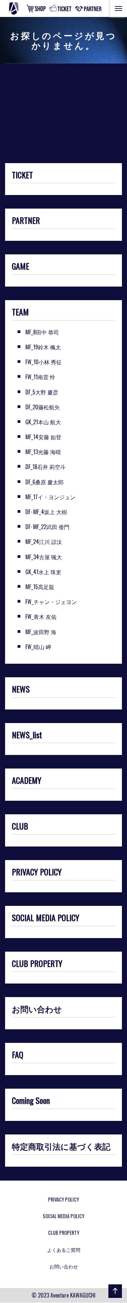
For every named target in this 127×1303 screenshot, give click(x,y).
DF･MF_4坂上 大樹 (46, 512)
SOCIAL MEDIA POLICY (45, 918)
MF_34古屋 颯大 (43, 557)
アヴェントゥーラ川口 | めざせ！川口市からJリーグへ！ (21, 8)
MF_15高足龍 (39, 587)
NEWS (21, 689)
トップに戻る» (22, 108)
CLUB (20, 826)
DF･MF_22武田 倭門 (47, 527)
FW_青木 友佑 (41, 616)
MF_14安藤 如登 (43, 437)
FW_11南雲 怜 (40, 377)
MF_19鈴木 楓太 (43, 347)
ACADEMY (26, 780)
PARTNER (26, 220)
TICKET (22, 175)
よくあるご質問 (63, 1249)
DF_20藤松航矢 (42, 407)
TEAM (20, 312)
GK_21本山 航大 (43, 422)
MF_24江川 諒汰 (43, 542)
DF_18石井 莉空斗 (45, 467)
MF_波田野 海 (40, 632)
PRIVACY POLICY (37, 872)
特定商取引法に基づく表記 (61, 1146)
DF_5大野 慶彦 (41, 392)
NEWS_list (27, 735)
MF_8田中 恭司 (42, 332)
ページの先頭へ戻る (113, 1297)
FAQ (17, 1055)
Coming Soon (31, 1100)
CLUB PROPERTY (37, 963)
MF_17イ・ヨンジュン (50, 497)
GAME (20, 266)
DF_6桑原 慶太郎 (44, 482)
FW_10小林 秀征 (43, 362)
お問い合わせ (37, 1009)
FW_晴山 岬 (38, 647)
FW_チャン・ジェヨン (51, 602)
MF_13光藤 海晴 (43, 452)
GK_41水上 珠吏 (43, 572)
